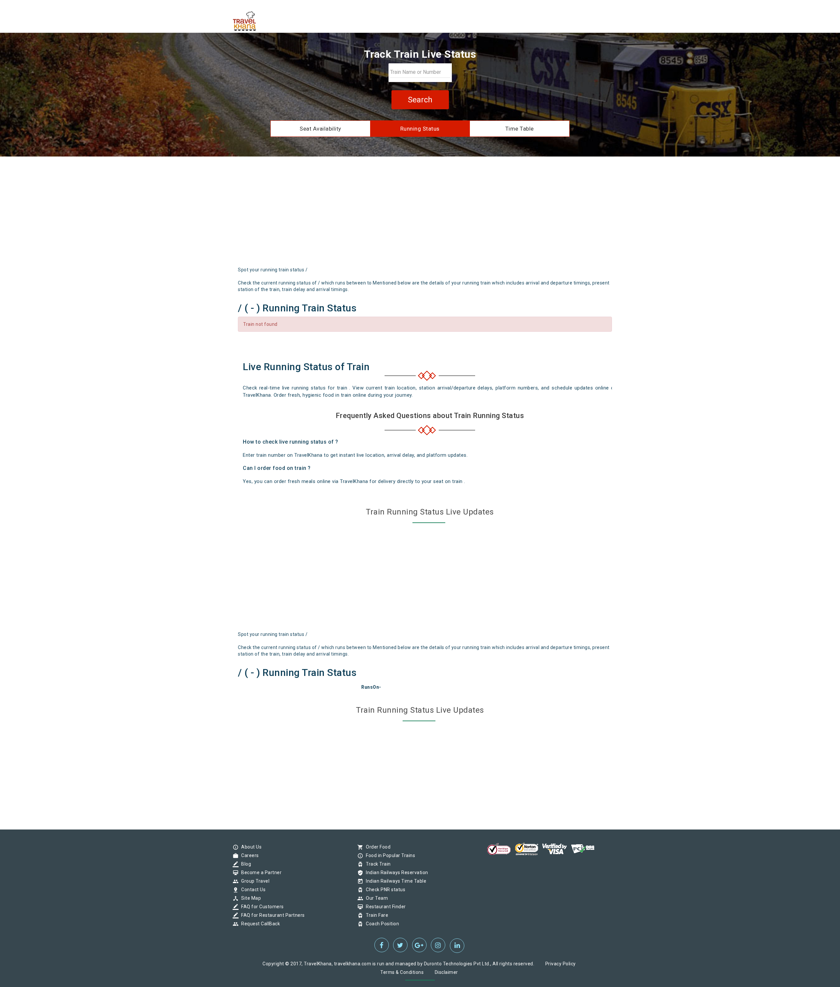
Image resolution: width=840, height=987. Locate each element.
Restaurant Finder (384, 906)
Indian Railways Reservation (395, 872)
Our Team (375, 898)
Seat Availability (320, 128)
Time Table (519, 128)
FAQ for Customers (261, 906)
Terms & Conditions (402, 972)
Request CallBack (259, 923)
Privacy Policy (560, 963)
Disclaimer (446, 972)
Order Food (376, 847)
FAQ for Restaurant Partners (271, 915)
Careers (248, 855)
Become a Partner (260, 872)
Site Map (249, 898)
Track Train (377, 864)
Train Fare (375, 915)
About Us (250, 847)
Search (420, 99)
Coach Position (381, 923)
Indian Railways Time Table (394, 881)
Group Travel (253, 881)
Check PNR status (384, 889)
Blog (244, 864)
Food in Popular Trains (389, 855)
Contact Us (251, 889)
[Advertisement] (420, 214)
